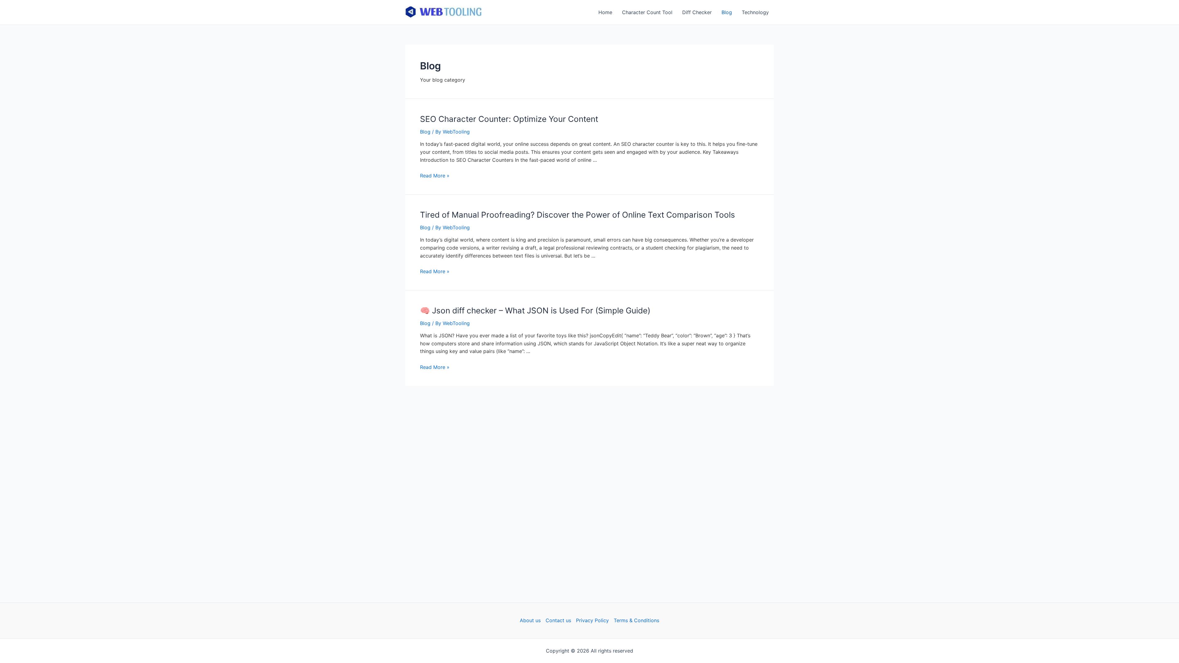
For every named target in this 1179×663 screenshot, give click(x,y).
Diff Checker (697, 12)
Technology (755, 12)
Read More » (434, 176)
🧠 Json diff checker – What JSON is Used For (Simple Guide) (535, 310)
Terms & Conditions (636, 620)
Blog (727, 12)
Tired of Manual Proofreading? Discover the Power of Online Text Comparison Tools (577, 214)
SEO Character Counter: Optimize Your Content (509, 119)
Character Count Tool (647, 12)
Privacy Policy (592, 620)
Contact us (558, 620)
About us (530, 620)
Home (605, 12)
